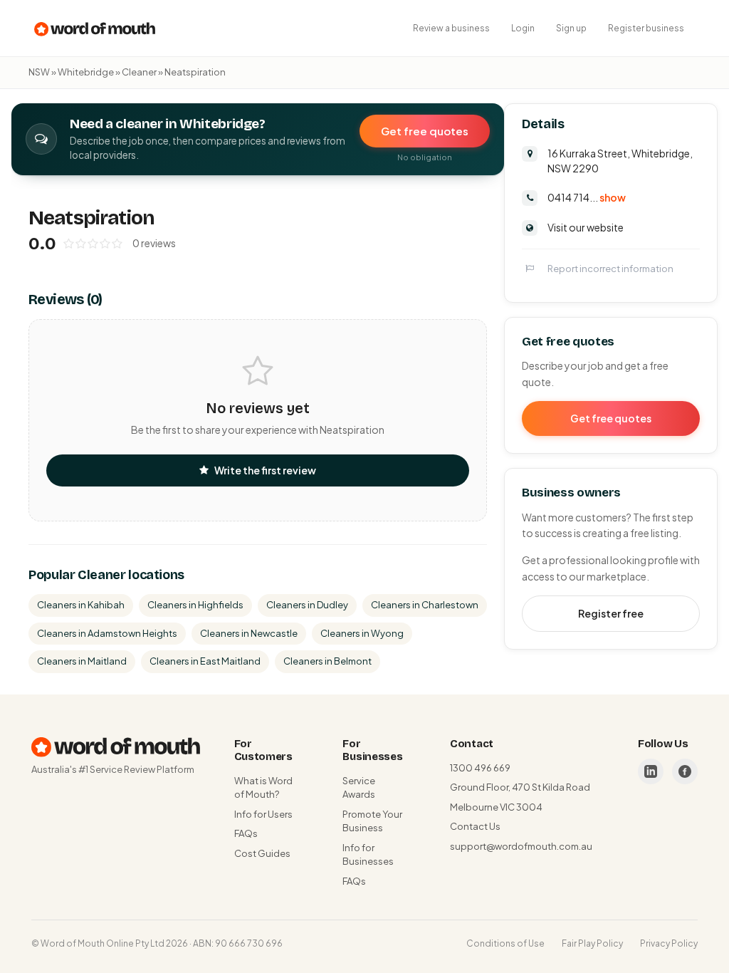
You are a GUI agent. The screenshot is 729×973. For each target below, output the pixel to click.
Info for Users (263, 814)
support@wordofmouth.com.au (521, 846)
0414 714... (586, 197)
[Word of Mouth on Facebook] (685, 771)
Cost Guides (262, 853)
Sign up (571, 28)
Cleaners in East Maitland (205, 661)
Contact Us (475, 826)
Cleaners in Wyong (362, 633)
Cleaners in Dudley (307, 604)
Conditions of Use (505, 943)
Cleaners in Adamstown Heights (107, 633)
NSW (39, 72)
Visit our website (585, 227)
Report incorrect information (610, 268)
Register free (611, 613)
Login (523, 28)
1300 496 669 (480, 768)
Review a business (451, 28)
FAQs (246, 833)
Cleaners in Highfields (195, 604)
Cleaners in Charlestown (424, 604)
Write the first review (265, 470)
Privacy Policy (669, 943)
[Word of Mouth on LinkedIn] (651, 771)
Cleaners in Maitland (82, 661)
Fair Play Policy (592, 943)
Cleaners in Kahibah (81, 604)
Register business (646, 28)
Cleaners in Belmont (327, 661)
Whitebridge (86, 72)
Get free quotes (424, 130)
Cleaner (139, 72)
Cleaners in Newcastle (249, 633)
